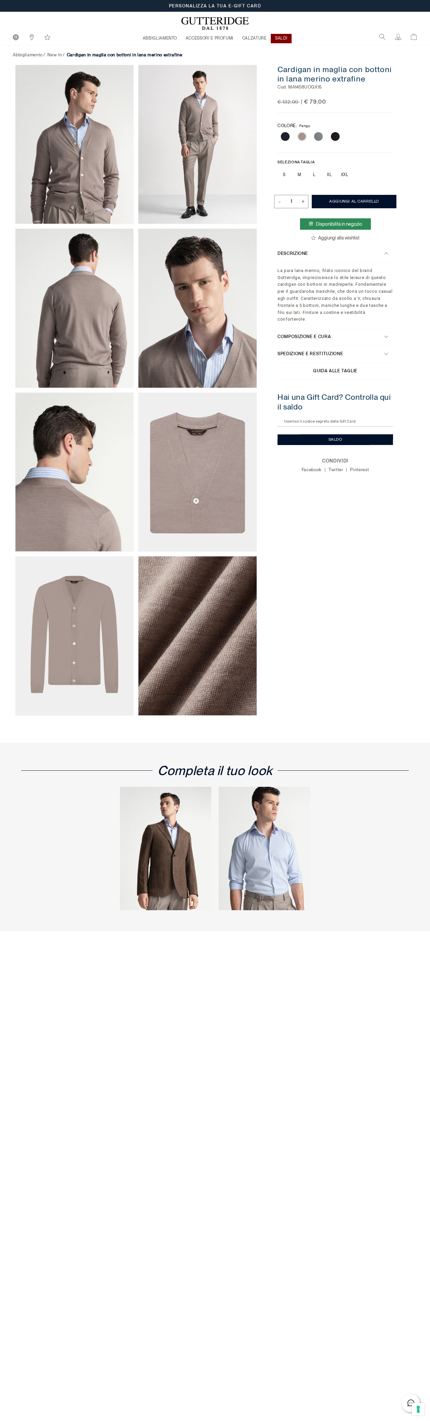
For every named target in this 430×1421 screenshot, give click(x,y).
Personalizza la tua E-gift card (215, 5)
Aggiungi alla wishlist (338, 237)
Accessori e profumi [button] (209, 38)
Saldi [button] (281, 38)
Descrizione (292, 253)
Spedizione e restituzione (310, 353)
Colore (293, 125)
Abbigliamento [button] (160, 38)
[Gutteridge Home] (215, 23)
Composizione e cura (304, 336)
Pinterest (359, 469)
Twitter (336, 469)
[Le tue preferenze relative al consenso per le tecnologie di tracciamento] (418, 1409)
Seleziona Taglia (295, 161)
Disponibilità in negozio (339, 224)
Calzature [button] (254, 38)
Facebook (312, 469)
